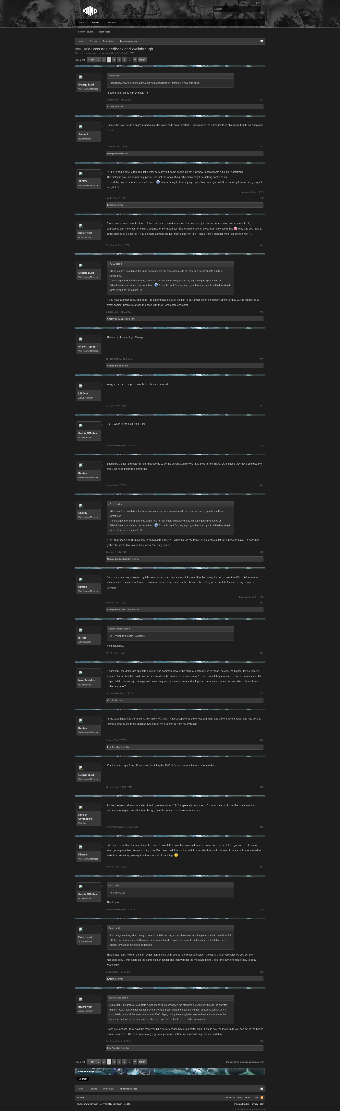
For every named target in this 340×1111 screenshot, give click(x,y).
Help (240, 1097)
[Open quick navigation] (261, 41)
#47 (261, 405)
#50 (261, 552)
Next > (142, 60)
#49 (261, 485)
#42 (261, 146)
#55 (261, 787)
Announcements (96, 53)
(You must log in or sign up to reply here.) (245, 1062)
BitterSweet (85, 232)
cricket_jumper (87, 346)
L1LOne (83, 393)
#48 (261, 445)
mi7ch (118, 53)
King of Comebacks (85, 816)
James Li (83, 134)
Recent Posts (103, 32)
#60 (261, 1041)
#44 (261, 245)
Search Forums (85, 32)
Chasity (111, 106)
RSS (261, 1097)
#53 (261, 693)
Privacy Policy (257, 1104)
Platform (81, 1097)
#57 (261, 867)
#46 (261, 359)
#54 (261, 740)
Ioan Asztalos (86, 680)
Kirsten (110, 205)
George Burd (86, 84)
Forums (96, 22)
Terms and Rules (241, 1104)
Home (81, 22)
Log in (257, 2)
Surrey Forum (258, 1109)
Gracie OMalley (87, 433)
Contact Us (229, 1097)
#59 (261, 972)
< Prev (91, 60)
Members (111, 22)
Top (256, 1097)
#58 (261, 909)
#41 (261, 100)
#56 (261, 827)
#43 (261, 198)
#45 (261, 312)
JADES (82, 181)
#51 (261, 603)
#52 (261, 653)
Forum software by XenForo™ (103, 1104)
